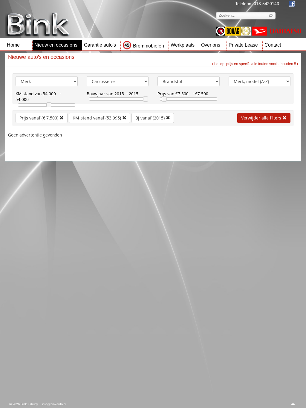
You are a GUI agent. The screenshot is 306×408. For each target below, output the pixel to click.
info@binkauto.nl (54, 404)
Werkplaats (183, 44)
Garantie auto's (100, 44)
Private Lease (243, 44)
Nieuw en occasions (55, 44)
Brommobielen (148, 45)
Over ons (210, 44)
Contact (272, 44)
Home (13, 44)
